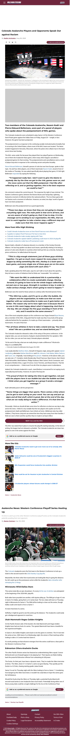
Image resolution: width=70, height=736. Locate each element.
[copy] (15, 42)
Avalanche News (16, 495)
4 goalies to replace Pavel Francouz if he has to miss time (26, 234)
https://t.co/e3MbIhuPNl (13, 345)
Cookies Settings (12, 724)
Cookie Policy (11, 720)
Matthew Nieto (23, 351)
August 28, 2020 (34, 347)
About (9, 714)
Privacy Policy (39, 717)
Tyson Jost (11, 356)
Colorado (11, 571)
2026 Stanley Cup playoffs (36, 573)
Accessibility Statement (43, 720)
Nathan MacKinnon (27, 353)
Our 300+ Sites (58, 714)
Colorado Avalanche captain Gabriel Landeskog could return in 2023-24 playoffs (34, 239)
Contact (37, 714)
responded (16, 174)
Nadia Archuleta (10, 38)
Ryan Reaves (59, 315)
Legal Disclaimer (26, 720)
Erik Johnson (41, 353)
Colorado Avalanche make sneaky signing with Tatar (25, 236)
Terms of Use (58, 717)
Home (7, 495)
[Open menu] (4, 3)
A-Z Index (57, 720)
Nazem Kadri (47, 169)
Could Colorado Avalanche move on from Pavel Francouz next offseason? (32, 231)
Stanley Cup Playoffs (17, 702)
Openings (24, 714)
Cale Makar (50, 353)
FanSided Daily (12, 717)
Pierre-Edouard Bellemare (13, 166)
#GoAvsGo (56, 342)
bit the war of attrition (46, 591)
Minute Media (11, 728)
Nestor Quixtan (9, 521)
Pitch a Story (25, 717)
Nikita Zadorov (59, 353)
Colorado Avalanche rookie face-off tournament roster (25, 241)
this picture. (38, 356)
